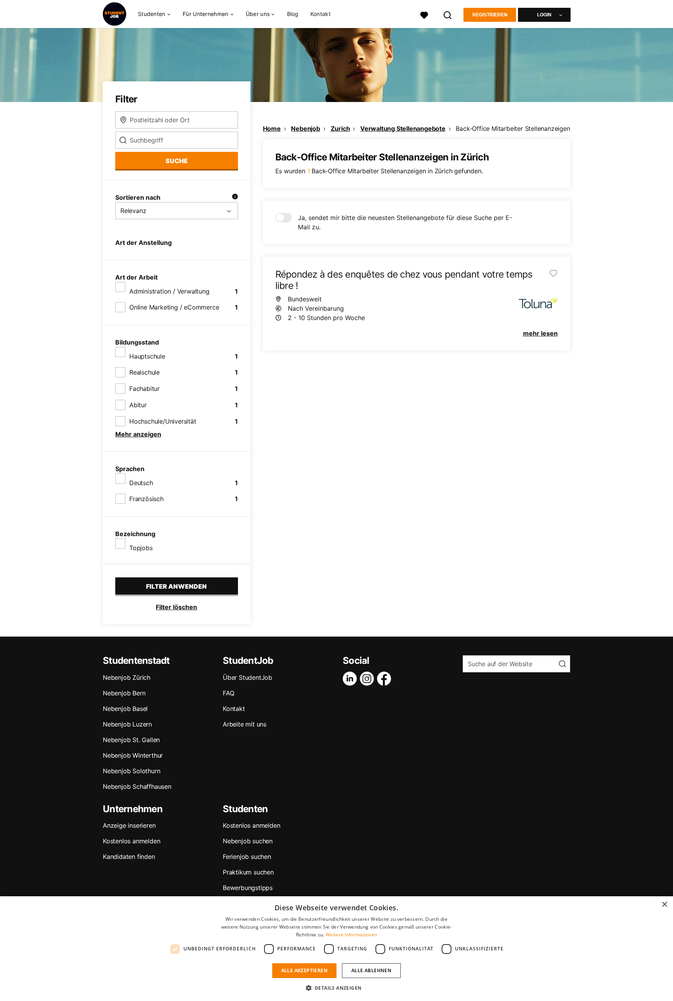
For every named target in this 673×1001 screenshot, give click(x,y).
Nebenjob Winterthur (133, 755)
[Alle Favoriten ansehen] (424, 14)
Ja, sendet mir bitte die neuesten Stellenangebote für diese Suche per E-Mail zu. (405, 222)
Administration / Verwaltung (169, 291)
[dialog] (336, 948)
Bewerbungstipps (248, 888)
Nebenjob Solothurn (131, 771)
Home (272, 128)
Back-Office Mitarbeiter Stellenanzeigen (513, 128)
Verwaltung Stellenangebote (403, 128)
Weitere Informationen (351, 934)
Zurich (340, 128)
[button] (337, 988)
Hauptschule (147, 356)
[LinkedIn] (351, 679)
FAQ (228, 693)
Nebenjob (305, 128)
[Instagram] (368, 679)
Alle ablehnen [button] (371, 970)
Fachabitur (144, 388)
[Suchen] (448, 14)
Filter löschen (176, 607)
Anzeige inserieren (129, 825)
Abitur (138, 405)
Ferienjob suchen (247, 856)
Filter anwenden (176, 586)
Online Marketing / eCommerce (174, 307)
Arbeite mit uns (244, 724)
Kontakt (320, 14)
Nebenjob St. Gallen (131, 740)
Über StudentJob (247, 677)
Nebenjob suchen (248, 841)
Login (544, 15)
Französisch (146, 499)
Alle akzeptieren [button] (304, 970)
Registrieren (489, 15)
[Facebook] (385, 679)
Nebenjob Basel (125, 708)
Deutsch (141, 483)
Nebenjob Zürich (126, 677)
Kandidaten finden (129, 856)
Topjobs (141, 548)
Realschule (144, 372)
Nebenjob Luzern (127, 724)
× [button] (664, 905)
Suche (177, 161)
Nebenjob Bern (124, 693)
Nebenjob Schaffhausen (137, 786)
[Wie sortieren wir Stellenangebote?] (235, 197)
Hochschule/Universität (162, 421)
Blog (293, 14)
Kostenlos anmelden (131, 841)
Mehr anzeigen (138, 434)
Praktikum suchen (248, 872)
